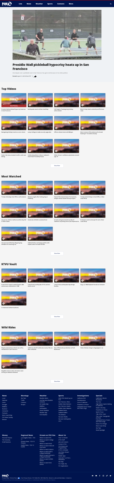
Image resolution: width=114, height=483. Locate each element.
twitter (110, 475)
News (4, 396)
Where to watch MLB (46, 443)
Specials (99, 396)
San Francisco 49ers (64, 402)
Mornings (24, 396)
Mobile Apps (62, 456)
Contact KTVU (62, 444)
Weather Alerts (44, 398)
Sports (61, 396)
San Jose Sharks (63, 417)
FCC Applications (63, 466)
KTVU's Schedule (63, 450)
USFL (59, 421)
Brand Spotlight (100, 430)
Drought (4, 404)
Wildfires (4, 407)
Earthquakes (43, 408)
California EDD (81, 398)
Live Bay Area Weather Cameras (46, 401)
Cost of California (82, 402)
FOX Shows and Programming (63, 447)
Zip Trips (23, 398)
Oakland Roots (62, 410)
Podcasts (4, 413)
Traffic (23, 400)
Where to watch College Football (46, 440)
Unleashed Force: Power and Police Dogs (84, 407)
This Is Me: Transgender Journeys (103, 417)
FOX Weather (43, 414)
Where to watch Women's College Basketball (47, 456)
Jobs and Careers (63, 442)
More (71, 4)
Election (4, 419)
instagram (103, 475)
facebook (99, 475)
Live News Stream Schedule (63, 453)
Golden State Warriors (64, 404)
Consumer (5, 411)
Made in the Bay (100, 408)
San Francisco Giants (64, 406)
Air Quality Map (44, 404)
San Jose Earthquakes (64, 419)
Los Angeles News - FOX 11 (28, 438)
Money (5, 435)
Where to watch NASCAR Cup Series (47, 446)
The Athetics (62, 414)
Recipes (23, 404)
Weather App (43, 412)
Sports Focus (99, 412)
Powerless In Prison (83, 404)
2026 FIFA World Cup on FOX (65, 399)
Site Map (61, 462)
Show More (57, 165)
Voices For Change (101, 424)
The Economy (6, 440)
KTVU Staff (61, 440)
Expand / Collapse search (111, 3)
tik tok (106, 475)
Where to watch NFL (46, 438)
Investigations (83, 396)
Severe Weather (44, 410)
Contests (23, 402)
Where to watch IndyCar (47, 449)
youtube (96, 475)
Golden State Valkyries (64, 408)
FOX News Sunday (7, 417)
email (92, 475)
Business (4, 409)
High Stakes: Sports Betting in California (104, 404)
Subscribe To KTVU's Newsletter (64, 458)
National (4, 400)
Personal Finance (7, 438)
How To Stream (63, 438)
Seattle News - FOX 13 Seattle (27, 446)
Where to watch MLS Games (46, 463)
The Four (98, 402)
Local (3, 398)
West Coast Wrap (7, 415)
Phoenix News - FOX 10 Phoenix (28, 442)
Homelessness (81, 400)
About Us (62, 435)
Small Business (6, 442)
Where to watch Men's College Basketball (46, 452)
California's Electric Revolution (101, 399)
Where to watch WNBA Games (46, 459)
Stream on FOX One (47, 435)
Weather (43, 396)
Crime (4, 402)
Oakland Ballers (62, 412)
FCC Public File (62, 464)
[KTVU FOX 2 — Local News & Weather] (8, 4)
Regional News (27, 435)
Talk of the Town (101, 414)
